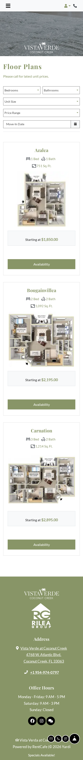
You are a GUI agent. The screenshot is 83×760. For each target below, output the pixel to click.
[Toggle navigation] (8, 6)
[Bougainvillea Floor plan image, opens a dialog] (41, 339)
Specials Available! (41, 755)
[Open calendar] (75, 124)
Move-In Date (15, 124)
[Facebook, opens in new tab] (32, 721)
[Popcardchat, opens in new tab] (50, 721)
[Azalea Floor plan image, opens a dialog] (41, 198)
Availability (49, 264)
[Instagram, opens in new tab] (41, 721)
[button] (67, 6)
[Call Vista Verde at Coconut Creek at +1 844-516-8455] (75, 6)
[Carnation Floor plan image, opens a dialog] (41, 479)
